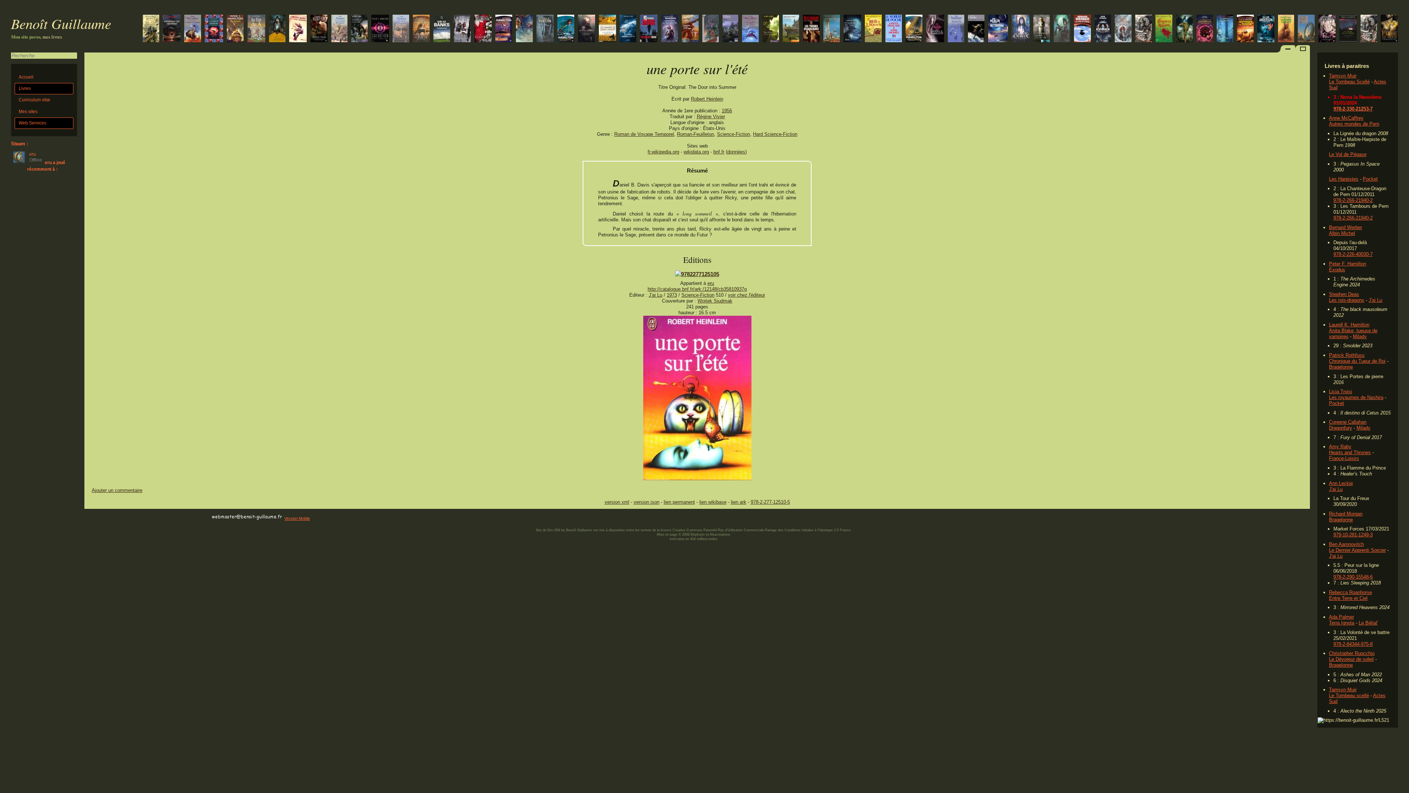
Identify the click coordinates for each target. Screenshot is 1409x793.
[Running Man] (649, 29)
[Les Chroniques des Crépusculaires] (277, 29)
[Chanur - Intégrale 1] (852, 29)
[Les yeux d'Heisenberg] (401, 29)
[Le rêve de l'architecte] (873, 29)
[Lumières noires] (298, 29)
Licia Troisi (1340, 391)
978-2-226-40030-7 (1353, 254)
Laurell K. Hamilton (1349, 324)
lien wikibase (713, 502)
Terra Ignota (1341, 623)
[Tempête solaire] (1245, 29)
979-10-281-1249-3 (1353, 534)
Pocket (1370, 179)
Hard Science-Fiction (775, 134)
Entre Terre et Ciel (1348, 598)
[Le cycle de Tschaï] (710, 29)
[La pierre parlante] (214, 29)
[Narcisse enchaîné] (545, 29)
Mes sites (28, 111)
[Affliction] (319, 29)
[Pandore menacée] (914, 29)
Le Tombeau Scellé (1349, 81)
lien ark (738, 502)
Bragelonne (1341, 367)
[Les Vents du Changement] (462, 29)
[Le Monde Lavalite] (1286, 29)
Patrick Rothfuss (1347, 355)
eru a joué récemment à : (46, 165)
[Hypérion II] (956, 29)
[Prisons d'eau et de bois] (690, 29)
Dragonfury (1340, 428)
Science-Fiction (733, 134)
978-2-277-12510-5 (770, 502)
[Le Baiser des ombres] (935, 29)
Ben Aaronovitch (1346, 544)
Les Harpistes (1343, 179)
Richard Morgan (1345, 514)
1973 (672, 295)
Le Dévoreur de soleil (1351, 659)
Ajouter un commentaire (117, 490)
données (736, 152)
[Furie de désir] (1389, 29)
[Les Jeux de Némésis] (524, 29)
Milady (1360, 336)
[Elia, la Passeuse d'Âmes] (1123, 29)
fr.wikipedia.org (663, 152)
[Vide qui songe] (503, 29)
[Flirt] (1327, 29)
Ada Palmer (1341, 617)
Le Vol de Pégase (1347, 154)
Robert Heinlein (707, 99)
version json (646, 502)
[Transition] (441, 29)
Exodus (1337, 269)
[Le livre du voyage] (1082, 29)
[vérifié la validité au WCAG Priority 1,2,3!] (163, 517)
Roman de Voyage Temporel (644, 134)
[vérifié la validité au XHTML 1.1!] (99, 517)
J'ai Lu (1375, 300)
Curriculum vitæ (34, 100)
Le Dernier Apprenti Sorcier (1357, 550)
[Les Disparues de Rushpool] (1163, 29)
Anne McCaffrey (1346, 118)
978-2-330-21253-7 (1353, 109)
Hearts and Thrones (1350, 452)
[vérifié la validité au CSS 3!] (131, 517)
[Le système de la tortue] (1205, 29)
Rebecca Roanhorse (1350, 592)
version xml (617, 502)
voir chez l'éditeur (746, 295)
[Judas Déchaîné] (565, 29)
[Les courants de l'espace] (339, 29)
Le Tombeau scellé (1349, 695)
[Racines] (770, 29)
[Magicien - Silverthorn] (791, 29)
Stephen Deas (1344, 294)
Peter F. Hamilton (1347, 264)
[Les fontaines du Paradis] (976, 29)
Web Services (32, 123)
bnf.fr (718, 152)
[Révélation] (235, 29)
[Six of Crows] (1184, 29)
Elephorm (698, 534)
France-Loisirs (1344, 458)
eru (710, 283)
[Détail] (1306, 29)
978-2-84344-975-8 (1353, 644)
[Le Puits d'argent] (359, 29)
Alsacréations (720, 534)
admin (1402, 788)
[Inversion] (1103, 29)
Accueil (26, 77)
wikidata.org (696, 152)
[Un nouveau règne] (1061, 29)
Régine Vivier (711, 116)
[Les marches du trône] (1369, 29)
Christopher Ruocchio (1352, 653)
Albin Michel (1342, 233)
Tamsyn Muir (1343, 76)
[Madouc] (730, 29)
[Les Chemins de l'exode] (380, 29)
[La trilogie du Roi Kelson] (151, 29)
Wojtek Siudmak (715, 301)
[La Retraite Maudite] (607, 29)
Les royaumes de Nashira (1356, 397)
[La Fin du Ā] (256, 29)
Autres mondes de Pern (1354, 124)
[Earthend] (1265, 29)
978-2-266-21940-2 (1353, 200)
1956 (727, 110)
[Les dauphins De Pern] (750, 29)
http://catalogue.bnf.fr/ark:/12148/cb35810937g (697, 289)
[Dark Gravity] (628, 29)
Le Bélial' (1368, 623)
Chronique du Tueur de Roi (1357, 361)
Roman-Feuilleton (695, 134)
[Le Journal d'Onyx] (1021, 29)
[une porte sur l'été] (697, 478)
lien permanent (679, 502)
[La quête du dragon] (192, 29)
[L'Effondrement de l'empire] (998, 29)
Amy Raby (1340, 446)
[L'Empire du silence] (669, 29)
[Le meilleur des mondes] (1225, 29)
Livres (25, 88)
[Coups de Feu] (483, 29)
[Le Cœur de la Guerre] (1348, 29)
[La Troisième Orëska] (1041, 29)
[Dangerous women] (586, 29)
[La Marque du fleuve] (421, 29)
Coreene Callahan (1347, 422)
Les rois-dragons (1346, 300)
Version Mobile (297, 518)
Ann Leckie (1341, 483)
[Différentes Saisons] (172, 29)
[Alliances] (831, 29)
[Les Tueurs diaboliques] (811, 29)
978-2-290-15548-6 (1353, 577)
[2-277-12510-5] (697, 274)
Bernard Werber (1345, 227)
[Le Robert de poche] (893, 29)
